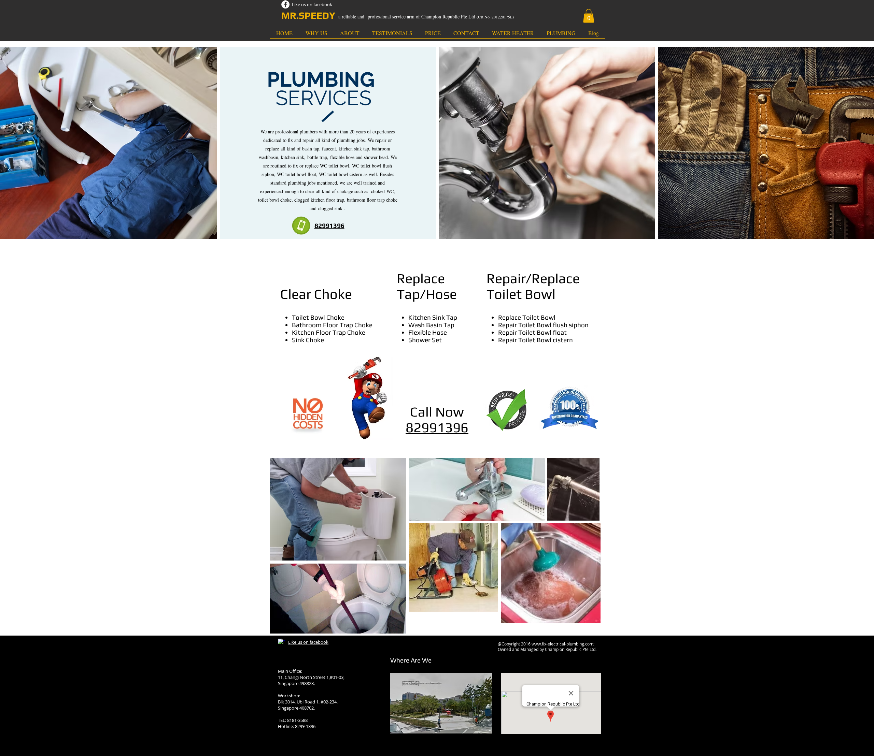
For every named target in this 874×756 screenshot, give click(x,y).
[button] (588, 16)
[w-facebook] (281, 642)
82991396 (437, 427)
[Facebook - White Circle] (285, 4)
